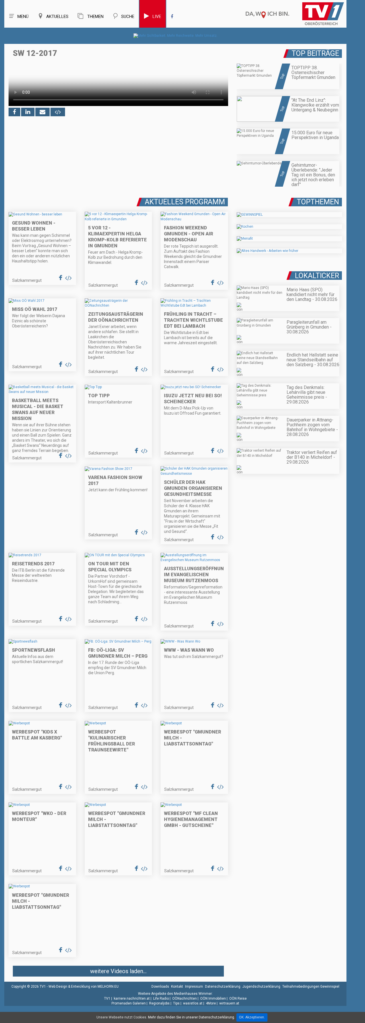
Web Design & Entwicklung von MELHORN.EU (83, 987)
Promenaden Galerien (128, 1003)
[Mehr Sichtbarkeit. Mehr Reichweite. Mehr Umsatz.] (175, 36)
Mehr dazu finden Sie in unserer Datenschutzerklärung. (191, 1017)
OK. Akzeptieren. (252, 1017)
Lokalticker (317, 276)
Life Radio (161, 998)
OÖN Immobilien (213, 998)
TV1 (107, 998)
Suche (127, 16)
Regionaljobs (159, 1003)
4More (211, 1003)
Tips (176, 1003)
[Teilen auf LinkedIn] (28, 112)
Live (157, 16)
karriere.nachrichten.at (132, 998)
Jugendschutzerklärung (261, 987)
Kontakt (177, 987)
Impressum (194, 987)
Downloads (160, 987)
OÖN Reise (238, 998)
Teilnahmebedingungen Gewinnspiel (310, 987)
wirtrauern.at (229, 1003)
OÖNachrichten (184, 998)
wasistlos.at (192, 1003)
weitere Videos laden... (118, 971)
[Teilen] (42, 112)
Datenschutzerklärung (222, 987)
